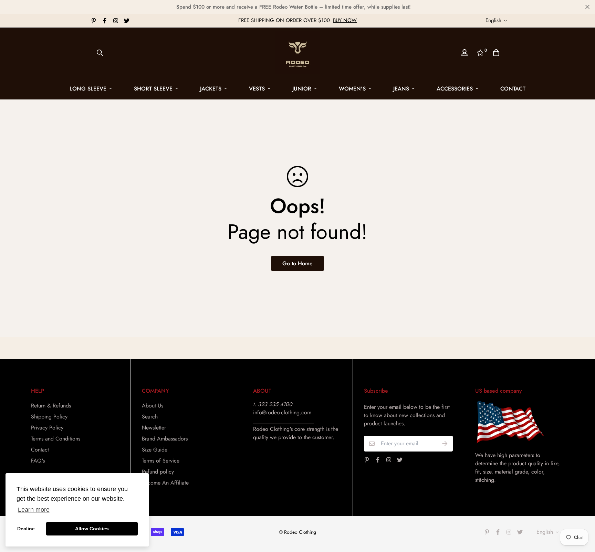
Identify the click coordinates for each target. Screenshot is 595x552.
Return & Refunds (51, 406)
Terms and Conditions (55, 439)
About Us (152, 406)
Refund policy (158, 472)
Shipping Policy (49, 417)
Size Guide (154, 450)
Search (150, 417)
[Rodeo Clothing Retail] (297, 53)
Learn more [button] (34, 509)
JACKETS (210, 89)
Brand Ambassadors (165, 439)
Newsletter (154, 428)
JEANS (401, 89)
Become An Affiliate (165, 483)
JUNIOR (301, 89)
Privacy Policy (47, 428)
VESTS (257, 89)
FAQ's (38, 461)
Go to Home (297, 263)
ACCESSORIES (455, 89)
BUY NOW (345, 20)
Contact (512, 89)
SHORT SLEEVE (153, 89)
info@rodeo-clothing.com (282, 412)
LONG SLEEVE (88, 89)
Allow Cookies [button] (92, 528)
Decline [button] (26, 528)
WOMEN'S (352, 89)
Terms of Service (160, 461)
